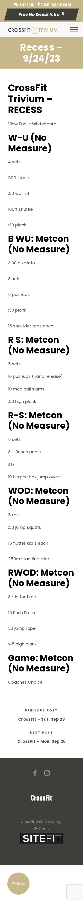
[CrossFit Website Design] (41, 838)
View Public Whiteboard (32, 124)
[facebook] (35, 773)
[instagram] (47, 773)
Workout (18, 883)
